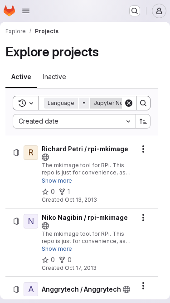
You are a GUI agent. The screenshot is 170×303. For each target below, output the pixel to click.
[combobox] (74, 121)
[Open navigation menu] (26, 11)
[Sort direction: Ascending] (143, 121)
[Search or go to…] (134, 10)
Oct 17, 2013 (81, 267)
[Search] (143, 103)
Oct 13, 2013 (81, 199)
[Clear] (128, 103)
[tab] (21, 76)
